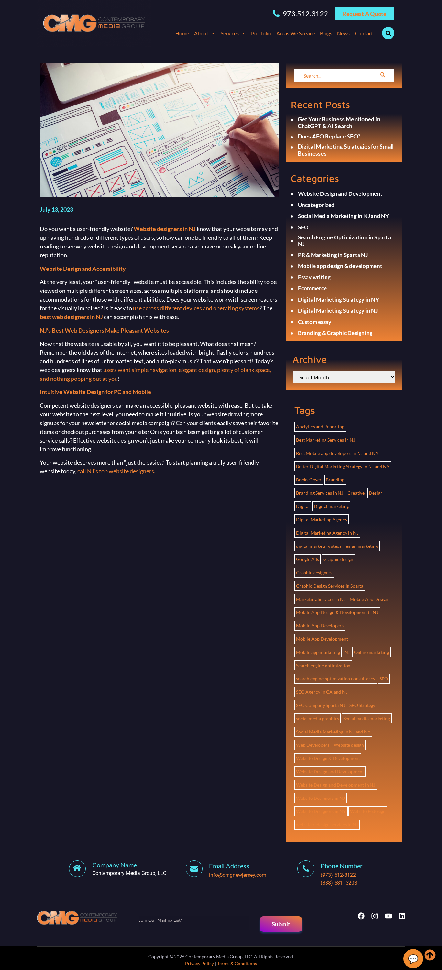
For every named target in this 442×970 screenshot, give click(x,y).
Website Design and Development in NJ (335, 785)
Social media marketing (366, 718)
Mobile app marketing (318, 652)
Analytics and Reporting (320, 426)
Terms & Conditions (237, 963)
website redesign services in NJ (327, 824)
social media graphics (317, 718)
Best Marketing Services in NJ (325, 440)
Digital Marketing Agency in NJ (327, 532)
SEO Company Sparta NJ (320, 705)
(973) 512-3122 (338, 875)
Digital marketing (331, 506)
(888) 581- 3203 (339, 883)
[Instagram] (374, 916)
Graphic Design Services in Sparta (329, 586)
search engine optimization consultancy (335, 678)
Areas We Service (295, 33)
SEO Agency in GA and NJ (322, 692)
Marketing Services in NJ (321, 599)
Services (230, 33)
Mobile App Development (322, 639)
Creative (356, 493)
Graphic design (338, 559)
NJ (347, 652)
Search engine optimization (323, 665)
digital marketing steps (318, 546)
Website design (349, 745)
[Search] (382, 75)
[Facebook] (361, 916)
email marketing (362, 546)
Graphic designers (314, 572)
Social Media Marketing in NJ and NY (333, 731)
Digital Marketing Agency (321, 519)
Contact (364, 33)
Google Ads (307, 559)
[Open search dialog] (388, 33)
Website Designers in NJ (320, 798)
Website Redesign (368, 811)
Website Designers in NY (321, 811)
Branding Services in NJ (319, 493)
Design (376, 493)
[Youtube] (388, 916)
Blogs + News (335, 33)
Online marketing (371, 652)
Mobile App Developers (320, 625)
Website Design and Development (330, 771)
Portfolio (261, 33)
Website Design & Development (328, 758)
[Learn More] (197, 868)
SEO (384, 678)
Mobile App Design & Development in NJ (337, 612)
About (201, 33)
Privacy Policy (199, 963)
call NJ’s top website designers (115, 471)
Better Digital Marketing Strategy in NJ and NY (343, 466)
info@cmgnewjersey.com (237, 875)
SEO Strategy (362, 705)
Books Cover (309, 479)
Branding (335, 479)
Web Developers (312, 745)
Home (182, 33)
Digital (303, 506)
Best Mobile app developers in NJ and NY (337, 453)
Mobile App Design (369, 599)
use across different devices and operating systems (196, 308)
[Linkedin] (401, 916)
